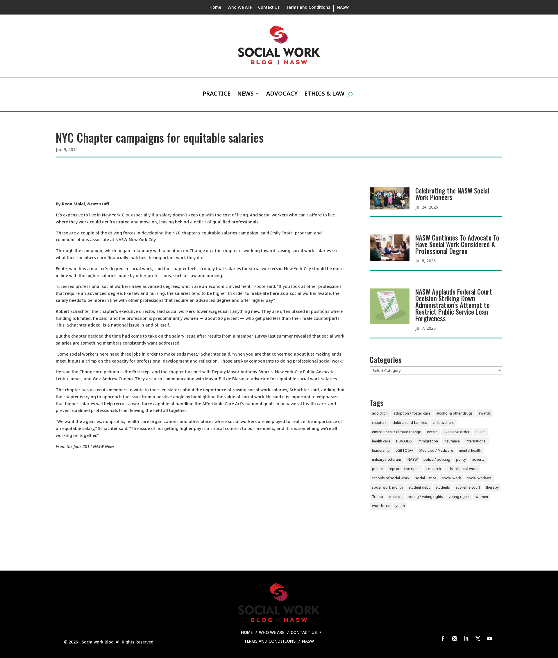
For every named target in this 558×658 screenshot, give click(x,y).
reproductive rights (405, 468)
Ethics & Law (324, 94)
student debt (419, 487)
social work (451, 478)
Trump (377, 496)
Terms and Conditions (308, 7)
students (443, 487)
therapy (492, 487)
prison (377, 468)
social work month (387, 487)
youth (400, 505)
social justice (425, 478)
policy (461, 459)
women (481, 496)
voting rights (459, 496)
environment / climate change (396, 431)
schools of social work (390, 478)
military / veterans (387, 459)
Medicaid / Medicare (436, 450)
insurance (452, 441)
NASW (343, 7)
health (480, 431)
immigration (428, 441)
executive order (456, 431)
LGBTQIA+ (405, 450)
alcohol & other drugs (454, 413)
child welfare (443, 422)
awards (484, 413)
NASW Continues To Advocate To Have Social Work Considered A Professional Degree (457, 244)
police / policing (436, 459)
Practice (216, 94)
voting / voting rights (425, 496)
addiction (380, 413)
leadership (381, 450)
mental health (470, 450)
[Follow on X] (477, 638)
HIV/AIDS (404, 441)
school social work (462, 468)
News (245, 94)
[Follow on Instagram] (454, 638)
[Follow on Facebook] (443, 638)
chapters (379, 422)
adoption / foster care (412, 413)
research (433, 468)
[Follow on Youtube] (489, 638)
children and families (409, 422)
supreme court (468, 487)
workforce (381, 505)
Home (215, 7)
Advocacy (282, 94)
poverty (478, 459)
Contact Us (269, 7)
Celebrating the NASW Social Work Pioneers (452, 194)
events (432, 431)
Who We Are (240, 7)
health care (381, 441)
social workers (479, 478)
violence (396, 496)
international (476, 441)
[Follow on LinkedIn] (466, 638)
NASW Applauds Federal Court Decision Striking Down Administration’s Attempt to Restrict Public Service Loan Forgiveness (453, 305)
